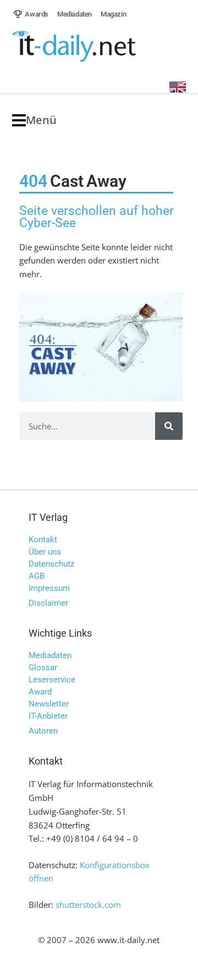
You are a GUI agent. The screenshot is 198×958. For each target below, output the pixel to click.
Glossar (43, 667)
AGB (37, 576)
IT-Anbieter (48, 716)
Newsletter (49, 704)
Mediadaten (50, 655)
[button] (34, 120)
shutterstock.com (88, 904)
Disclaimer (48, 603)
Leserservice (52, 680)
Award (40, 692)
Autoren (43, 731)
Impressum (49, 588)
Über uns (45, 552)
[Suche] (169, 426)
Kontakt (43, 540)
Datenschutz (51, 564)
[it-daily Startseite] (94, 46)
